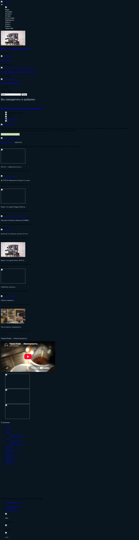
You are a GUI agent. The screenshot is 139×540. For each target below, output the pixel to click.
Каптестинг (8, 453)
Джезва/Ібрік (9, 459)
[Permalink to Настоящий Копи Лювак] (7, 125)
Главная (8, 426)
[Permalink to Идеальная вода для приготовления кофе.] (17, 68)
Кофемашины (9, 20)
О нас (7, 430)
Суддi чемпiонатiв (15, 441)
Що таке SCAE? (15, 435)
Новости (8, 22)
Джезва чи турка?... (7, 142)
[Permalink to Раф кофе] (7, 56)
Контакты (8, 428)
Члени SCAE (14, 443)
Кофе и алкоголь (10, 455)
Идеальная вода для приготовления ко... (18, 72)
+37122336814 (9, 509)
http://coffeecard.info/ (12, 511)
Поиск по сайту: (6, 91)
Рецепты (8, 26)
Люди (7, 439)
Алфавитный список (16, 445)
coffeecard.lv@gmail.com (13, 506)
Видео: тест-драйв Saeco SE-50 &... (16, 49)
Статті (7, 433)
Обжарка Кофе (10, 461)
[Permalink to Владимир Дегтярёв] (17, 403)
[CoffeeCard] (5, 2)
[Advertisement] (69, 481)
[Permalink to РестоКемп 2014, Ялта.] (17, 388)
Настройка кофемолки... (11, 83)
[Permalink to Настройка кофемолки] (9, 79)
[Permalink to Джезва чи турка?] (10, 138)
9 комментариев (12, 119)
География (8, 12)
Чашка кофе (9, 28)
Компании (8, 447)
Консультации (9, 18)
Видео (7, 10)
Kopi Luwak (10, 121)
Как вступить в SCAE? (17, 437)
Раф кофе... (6, 60)
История (8, 16)
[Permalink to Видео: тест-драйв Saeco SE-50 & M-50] (13, 45)
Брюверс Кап (9, 457)
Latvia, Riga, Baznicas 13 (13, 502)
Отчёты (7, 24)
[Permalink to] (17, 418)
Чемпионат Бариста (11, 451)
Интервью (8, 14)
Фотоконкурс (9, 463)
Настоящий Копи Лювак (13, 108)
